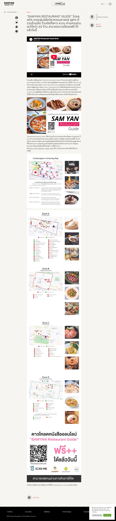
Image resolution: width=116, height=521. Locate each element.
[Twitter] (16, 22)
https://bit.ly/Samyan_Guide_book (41, 148)
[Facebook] (16, 17)
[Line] (16, 31)
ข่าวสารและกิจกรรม (12, 12)
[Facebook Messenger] (16, 27)
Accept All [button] (107, 515)
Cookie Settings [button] (97, 515)
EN (105, 4)
